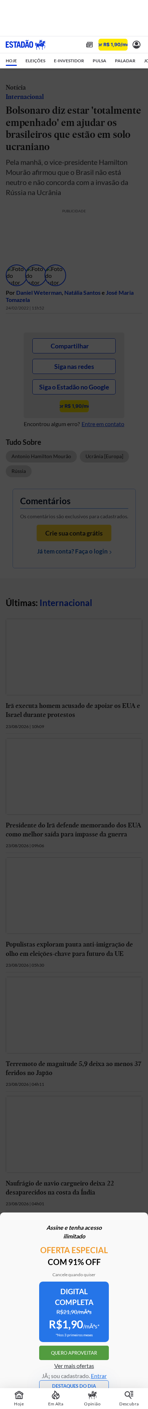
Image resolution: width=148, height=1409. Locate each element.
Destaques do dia (74, 1386)
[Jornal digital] (89, 44)
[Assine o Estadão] (113, 45)
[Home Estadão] (25, 44)
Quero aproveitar (74, 1353)
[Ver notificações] (136, 44)
